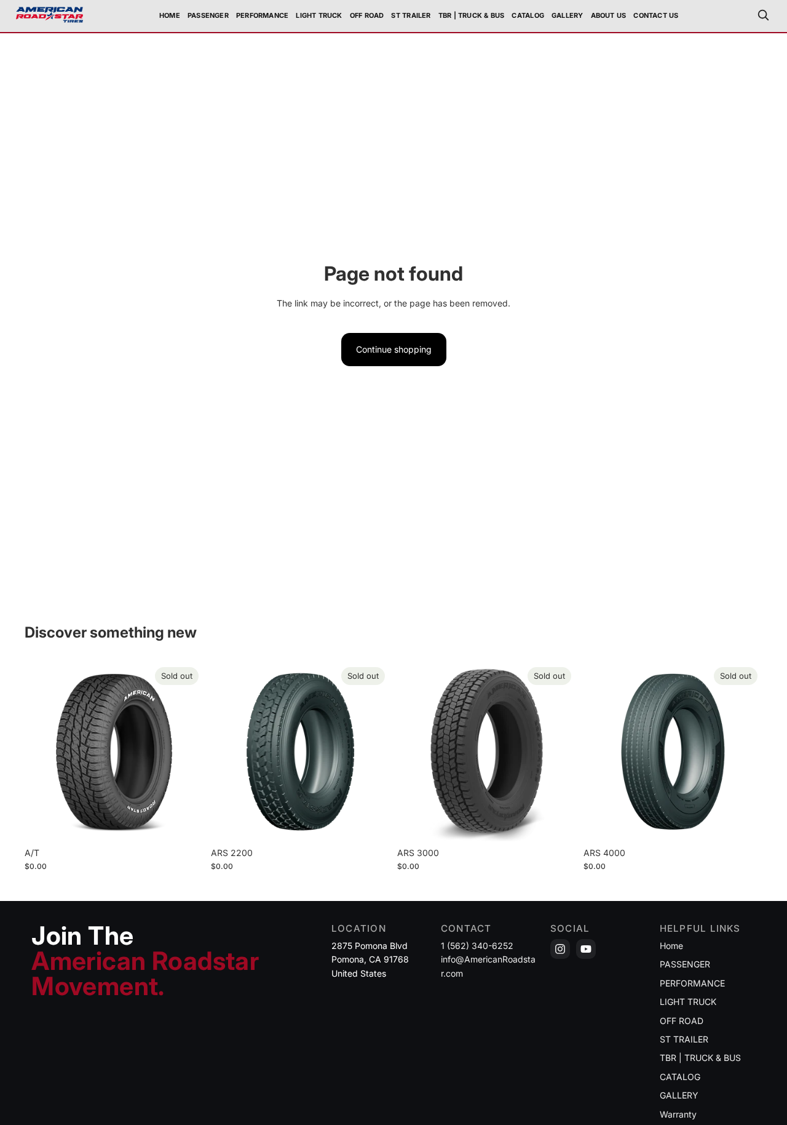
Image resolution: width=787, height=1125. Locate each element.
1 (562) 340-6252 (477, 945)
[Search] (763, 15)
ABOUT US (609, 15)
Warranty (678, 1114)
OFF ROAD (681, 1020)
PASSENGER (685, 964)
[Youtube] (586, 949)
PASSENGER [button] (208, 15)
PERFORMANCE (692, 983)
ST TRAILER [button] (410, 15)
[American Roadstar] (49, 15)
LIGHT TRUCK (688, 1001)
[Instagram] (560, 949)
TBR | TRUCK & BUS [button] (471, 15)
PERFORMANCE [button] (262, 15)
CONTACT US (655, 15)
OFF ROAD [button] (367, 15)
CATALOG (528, 15)
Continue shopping (394, 349)
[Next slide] (185, 752)
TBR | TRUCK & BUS (700, 1057)
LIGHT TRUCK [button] (319, 15)
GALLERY (567, 15)
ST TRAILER (684, 1039)
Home (169, 15)
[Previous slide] (43, 752)
